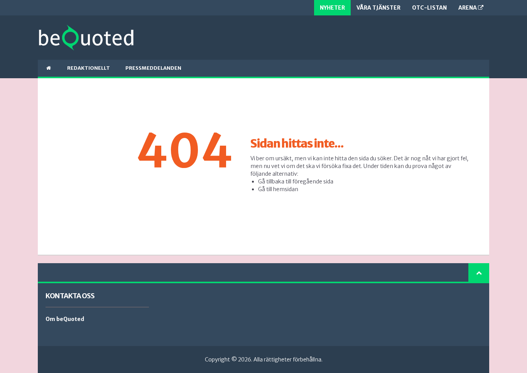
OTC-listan (429, 7)
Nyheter (332, 7)
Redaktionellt (88, 68)
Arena (468, 7)
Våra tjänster (378, 7)
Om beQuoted (65, 319)
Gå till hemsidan (278, 189)
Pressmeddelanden (153, 68)
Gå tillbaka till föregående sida (295, 181)
